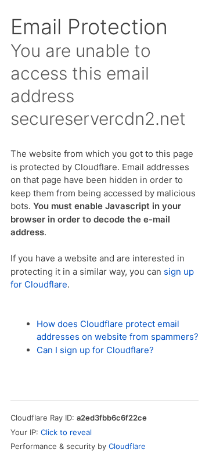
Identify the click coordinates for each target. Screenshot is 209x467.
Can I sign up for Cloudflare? (95, 349)
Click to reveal (66, 432)
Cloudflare (127, 446)
